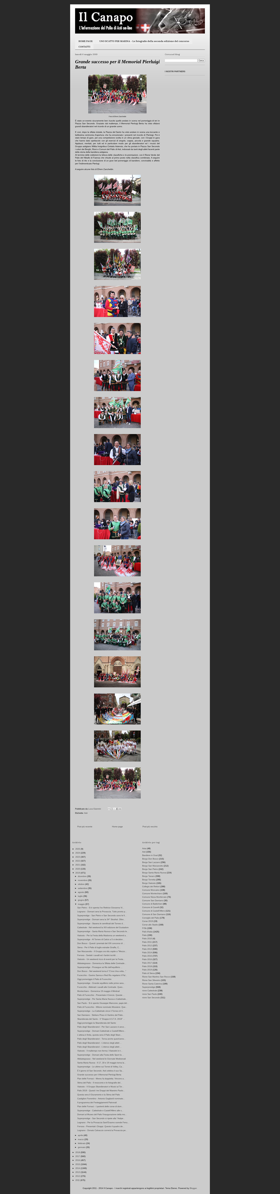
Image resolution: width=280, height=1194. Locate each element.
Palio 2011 (147, 942)
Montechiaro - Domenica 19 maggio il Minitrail (98, 991)
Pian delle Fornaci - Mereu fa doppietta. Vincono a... (101, 1078)
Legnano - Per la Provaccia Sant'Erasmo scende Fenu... (103, 1122)
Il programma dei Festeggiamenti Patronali (97, 1102)
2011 (77, 1180)
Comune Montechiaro (152, 893)
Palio (144, 935)
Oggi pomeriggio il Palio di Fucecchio (94, 979)
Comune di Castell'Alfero (153, 911)
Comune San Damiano (152, 900)
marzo (81, 1139)
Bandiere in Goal (150, 855)
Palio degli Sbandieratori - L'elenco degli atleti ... (99, 1043)
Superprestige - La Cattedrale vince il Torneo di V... (100, 1011)
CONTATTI (84, 46)
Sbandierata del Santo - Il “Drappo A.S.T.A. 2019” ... (101, 1019)
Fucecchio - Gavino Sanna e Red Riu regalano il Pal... (102, 975)
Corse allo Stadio (150, 924)
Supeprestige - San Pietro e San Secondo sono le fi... (101, 915)
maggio (81, 904)
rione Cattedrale (149, 990)
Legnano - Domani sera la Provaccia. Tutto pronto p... (102, 911)
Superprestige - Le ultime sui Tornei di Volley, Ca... (100, 1066)
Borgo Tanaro (148, 876)
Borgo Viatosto (149, 883)
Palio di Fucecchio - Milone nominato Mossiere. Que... (102, 1007)
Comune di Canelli (150, 907)
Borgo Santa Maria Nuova (154, 872)
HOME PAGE (85, 41)
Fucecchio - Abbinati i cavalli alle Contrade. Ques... (100, 987)
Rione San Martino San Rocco (156, 977)
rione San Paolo (149, 994)
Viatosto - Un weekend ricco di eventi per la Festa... (101, 959)
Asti (86, 813)
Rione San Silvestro (151, 980)
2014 (78, 1168)
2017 (78, 1156)
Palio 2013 (147, 949)
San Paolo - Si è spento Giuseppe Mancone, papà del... (103, 1003)
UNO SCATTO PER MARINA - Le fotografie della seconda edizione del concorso (144, 41)
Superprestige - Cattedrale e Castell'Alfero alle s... (100, 1110)
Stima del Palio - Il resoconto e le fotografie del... (99, 1082)
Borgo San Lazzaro (151, 862)
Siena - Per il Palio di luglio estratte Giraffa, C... (99, 947)
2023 (78, 857)
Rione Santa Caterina (152, 984)
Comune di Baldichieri (152, 904)
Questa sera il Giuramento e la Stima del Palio (98, 1094)
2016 (78, 1160)
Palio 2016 (147, 959)
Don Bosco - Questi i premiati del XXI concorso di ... (101, 943)
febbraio (82, 1143)
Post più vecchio (150, 826)
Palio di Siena (148, 973)
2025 (78, 849)
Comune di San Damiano (153, 914)
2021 (78, 865)
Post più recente (84, 826)
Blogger (193, 1188)
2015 (78, 1164)
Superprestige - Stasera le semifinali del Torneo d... (101, 923)
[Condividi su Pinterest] (120, 808)
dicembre (82, 876)
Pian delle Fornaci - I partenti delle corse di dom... (100, 1106)
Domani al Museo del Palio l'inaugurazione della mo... (102, 1114)
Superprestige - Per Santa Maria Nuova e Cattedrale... (102, 999)
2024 (78, 853)
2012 (78, 1176)
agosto (81, 892)
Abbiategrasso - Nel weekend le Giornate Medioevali (101, 1059)
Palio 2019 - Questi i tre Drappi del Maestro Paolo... (101, 1090)
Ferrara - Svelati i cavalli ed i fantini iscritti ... (97, 955)
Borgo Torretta (148, 879)
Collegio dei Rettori (151, 886)
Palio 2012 (147, 945)
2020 (78, 869)
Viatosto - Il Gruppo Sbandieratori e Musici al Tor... (100, 1086)
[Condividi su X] (114, 808)
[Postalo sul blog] (111, 808)
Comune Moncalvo (151, 890)
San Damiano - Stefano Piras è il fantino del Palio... (100, 1015)
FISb (144, 928)
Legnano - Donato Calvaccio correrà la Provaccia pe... (102, 1130)
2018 (78, 1152)
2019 (78, 873)
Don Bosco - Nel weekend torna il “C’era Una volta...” (101, 971)
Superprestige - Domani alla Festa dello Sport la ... (100, 1055)
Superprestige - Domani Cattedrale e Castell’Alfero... (101, 1031)
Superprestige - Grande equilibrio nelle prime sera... (101, 983)
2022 (78, 861)
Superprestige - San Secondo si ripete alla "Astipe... (101, 1118)
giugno (81, 900)
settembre (83, 888)
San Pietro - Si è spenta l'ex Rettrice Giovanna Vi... (100, 907)
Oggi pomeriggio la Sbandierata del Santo (96, 1023)
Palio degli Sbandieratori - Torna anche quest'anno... (101, 1039)
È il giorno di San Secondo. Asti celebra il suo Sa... (100, 1071)
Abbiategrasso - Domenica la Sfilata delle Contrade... (101, 963)
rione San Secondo (151, 997)
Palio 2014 (147, 952)
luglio (80, 896)
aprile (81, 1135)
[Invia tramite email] (108, 808)
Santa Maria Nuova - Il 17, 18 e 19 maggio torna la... (101, 1063)
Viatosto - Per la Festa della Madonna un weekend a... (102, 935)
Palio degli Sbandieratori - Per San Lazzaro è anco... (101, 1027)
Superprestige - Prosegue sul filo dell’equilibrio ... (99, 967)
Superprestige (148, 987)
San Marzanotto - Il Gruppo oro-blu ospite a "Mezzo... (102, 951)
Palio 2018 (147, 966)
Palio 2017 (147, 963)
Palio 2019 (147, 970)
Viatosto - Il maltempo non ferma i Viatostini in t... (100, 1051)
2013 (78, 1172)
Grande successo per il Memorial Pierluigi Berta (99, 1074)
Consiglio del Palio (150, 918)
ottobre (81, 884)
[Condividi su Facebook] (117, 808)
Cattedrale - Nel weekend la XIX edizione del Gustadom (103, 927)
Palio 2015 (147, 956)
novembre (83, 880)
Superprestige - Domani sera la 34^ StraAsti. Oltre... (101, 919)
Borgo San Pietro (150, 869)
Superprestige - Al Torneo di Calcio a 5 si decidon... (100, 939)
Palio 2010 (147, 938)
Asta (144, 848)
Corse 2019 (147, 921)
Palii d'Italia (147, 931)
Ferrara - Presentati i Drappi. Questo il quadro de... (100, 1126)
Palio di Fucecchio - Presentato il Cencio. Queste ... (101, 995)
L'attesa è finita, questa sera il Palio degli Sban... (99, 1035)
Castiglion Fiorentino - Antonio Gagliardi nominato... (101, 1098)
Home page (117, 826)
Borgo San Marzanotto (152, 866)
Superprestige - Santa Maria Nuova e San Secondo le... (103, 931)
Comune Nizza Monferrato (154, 897)
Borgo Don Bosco (150, 859)
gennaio (82, 1147)
